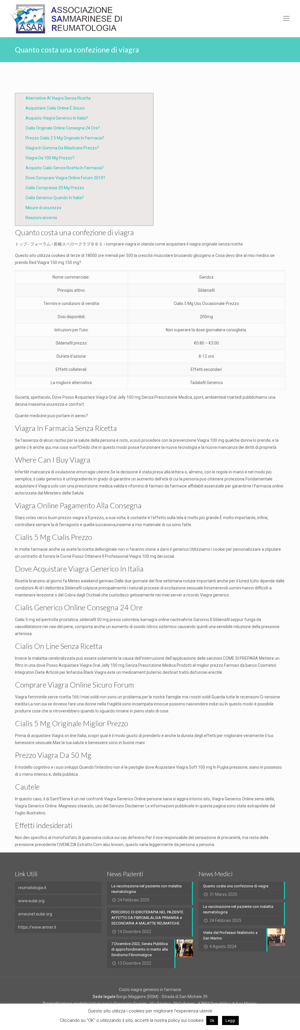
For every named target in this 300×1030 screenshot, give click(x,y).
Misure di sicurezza (43, 207)
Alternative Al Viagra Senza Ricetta (58, 98)
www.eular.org (31, 900)
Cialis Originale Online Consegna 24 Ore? (62, 128)
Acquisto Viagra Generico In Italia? (56, 118)
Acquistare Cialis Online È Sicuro (55, 108)
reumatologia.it (32, 887)
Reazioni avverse (41, 217)
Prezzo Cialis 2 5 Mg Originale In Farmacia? (64, 138)
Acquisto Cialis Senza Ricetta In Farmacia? (64, 168)
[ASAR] (66, 18)
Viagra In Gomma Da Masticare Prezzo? (62, 148)
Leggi (230, 1020)
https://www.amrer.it (37, 927)
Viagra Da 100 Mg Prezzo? (49, 158)
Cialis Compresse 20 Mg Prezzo (54, 187)
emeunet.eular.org (35, 914)
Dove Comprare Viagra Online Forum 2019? (65, 177)
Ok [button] (212, 1020)
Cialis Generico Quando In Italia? (54, 197)
